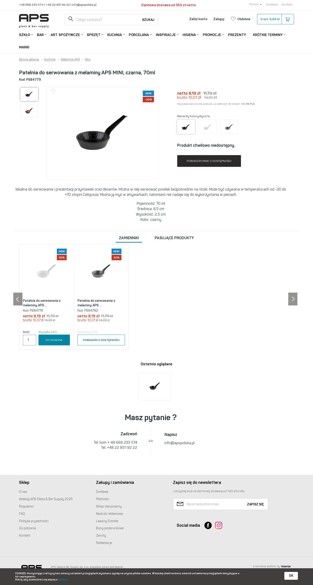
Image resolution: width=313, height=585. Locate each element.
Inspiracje (166, 35)
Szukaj (148, 20)
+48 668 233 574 (31, 4)
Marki (24, 47)
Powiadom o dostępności (101, 340)
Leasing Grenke (107, 521)
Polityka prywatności (34, 521)
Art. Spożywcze (65, 35)
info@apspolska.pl (83, 4)
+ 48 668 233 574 (122, 442)
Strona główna (29, 59)
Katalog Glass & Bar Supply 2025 (46, 499)
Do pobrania (27, 528)
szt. (270, 19)
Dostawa (272, 4)
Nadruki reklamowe (109, 514)
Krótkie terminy (268, 35)
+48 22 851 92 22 (58, 4)
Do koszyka (54, 340)
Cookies (63, 579)
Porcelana (139, 35)
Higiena (189, 35)
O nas (23, 492)
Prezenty (237, 35)
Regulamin (26, 506)
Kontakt (287, 4)
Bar (40, 35)
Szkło (24, 35)
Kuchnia (114, 35)
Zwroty (101, 536)
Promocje (212, 35)
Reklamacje (104, 543)
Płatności (102, 499)
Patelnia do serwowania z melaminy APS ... (42, 303)
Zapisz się (255, 504)
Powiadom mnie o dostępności (209, 161)
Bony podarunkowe (110, 528)
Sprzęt (93, 35)
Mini (88, 59)
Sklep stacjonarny (109, 506)
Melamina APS (70, 59)
